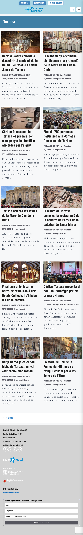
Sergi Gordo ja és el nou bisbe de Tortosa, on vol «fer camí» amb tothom (18, 367)
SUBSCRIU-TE (39, 3)
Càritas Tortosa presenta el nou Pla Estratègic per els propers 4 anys (62, 291)
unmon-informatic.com (11, 493)
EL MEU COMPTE (56, 3)
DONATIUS (24, 3)
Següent (11, 418)
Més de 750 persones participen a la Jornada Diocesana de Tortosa (59, 136)
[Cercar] (72, 9)
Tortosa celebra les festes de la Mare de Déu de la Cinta (19, 216)
